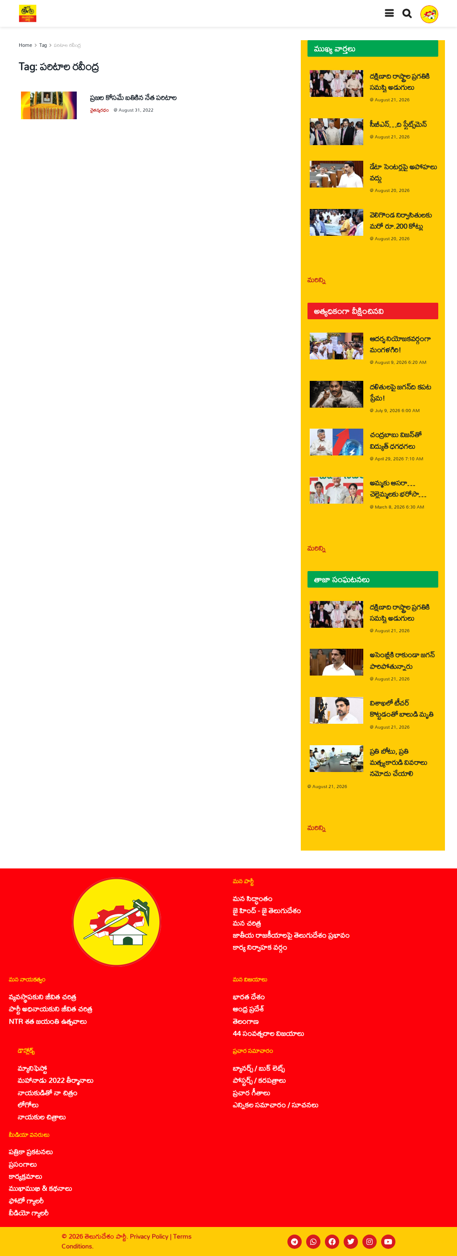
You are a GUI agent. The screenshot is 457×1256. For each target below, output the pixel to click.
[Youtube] (388, 1242)
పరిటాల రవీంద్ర (67, 45)
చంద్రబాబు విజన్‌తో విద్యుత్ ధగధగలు (396, 440)
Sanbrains (438, 1241)
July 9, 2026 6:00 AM (397, 410)
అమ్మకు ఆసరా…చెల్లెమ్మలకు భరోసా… (398, 488)
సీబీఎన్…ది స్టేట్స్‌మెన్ (398, 124)
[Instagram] (369, 1242)
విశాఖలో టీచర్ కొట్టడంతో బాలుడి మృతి (402, 708)
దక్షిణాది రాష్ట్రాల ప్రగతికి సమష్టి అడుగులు (400, 81)
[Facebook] (332, 1242)
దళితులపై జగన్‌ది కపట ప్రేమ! (401, 392)
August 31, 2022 (136, 109)
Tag (43, 45)
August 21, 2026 (392, 99)
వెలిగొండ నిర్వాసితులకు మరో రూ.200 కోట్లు (401, 220)
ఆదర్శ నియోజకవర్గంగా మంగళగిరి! (400, 344)
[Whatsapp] (313, 1242)
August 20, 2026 (392, 190)
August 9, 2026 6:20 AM (400, 362)
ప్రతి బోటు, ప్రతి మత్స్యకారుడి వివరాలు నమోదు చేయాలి (399, 761)
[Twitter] (351, 1242)
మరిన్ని (316, 279)
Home (25, 45)
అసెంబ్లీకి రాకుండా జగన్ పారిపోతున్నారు (402, 660)
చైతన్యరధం (99, 109)
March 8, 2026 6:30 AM (399, 506)
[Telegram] (294, 1242)
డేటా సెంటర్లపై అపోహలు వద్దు (403, 172)
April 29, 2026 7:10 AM (399, 458)
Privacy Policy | (151, 1236)
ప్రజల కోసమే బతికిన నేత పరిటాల (133, 97)
